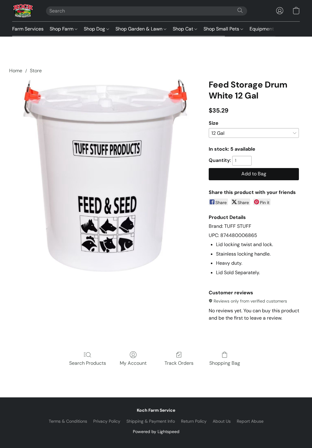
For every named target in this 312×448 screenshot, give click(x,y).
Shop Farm (62, 29)
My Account (133, 363)
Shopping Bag (224, 363)
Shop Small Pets (222, 29)
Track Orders (179, 363)
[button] (23, 10)
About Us (222, 421)
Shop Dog (95, 29)
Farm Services (28, 29)
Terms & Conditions (68, 421)
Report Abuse (250, 421)
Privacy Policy (106, 421)
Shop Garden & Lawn (139, 29)
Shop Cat (183, 29)
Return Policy (194, 421)
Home (15, 70)
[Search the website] (240, 10)
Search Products (87, 363)
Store (36, 70)
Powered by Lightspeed (156, 431)
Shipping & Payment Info (150, 421)
